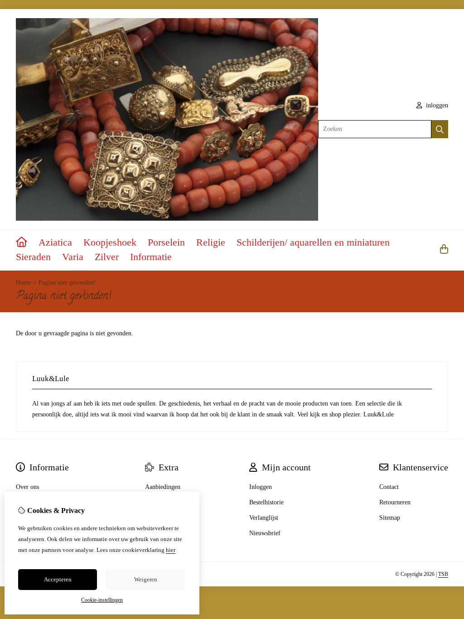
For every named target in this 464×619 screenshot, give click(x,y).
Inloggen (260, 487)
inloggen (436, 105)
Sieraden (33, 256)
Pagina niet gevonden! (67, 282)
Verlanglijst (263, 517)
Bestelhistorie (266, 502)
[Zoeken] (439, 129)
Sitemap (389, 517)
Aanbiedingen (162, 487)
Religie (210, 242)
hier (170, 549)
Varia (72, 256)
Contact (389, 487)
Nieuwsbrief (264, 533)
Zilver (107, 256)
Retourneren (395, 502)
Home (23, 282)
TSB (443, 574)
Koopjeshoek (109, 242)
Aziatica (55, 242)
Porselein (166, 242)
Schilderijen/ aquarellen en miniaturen (313, 242)
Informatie (151, 256)
